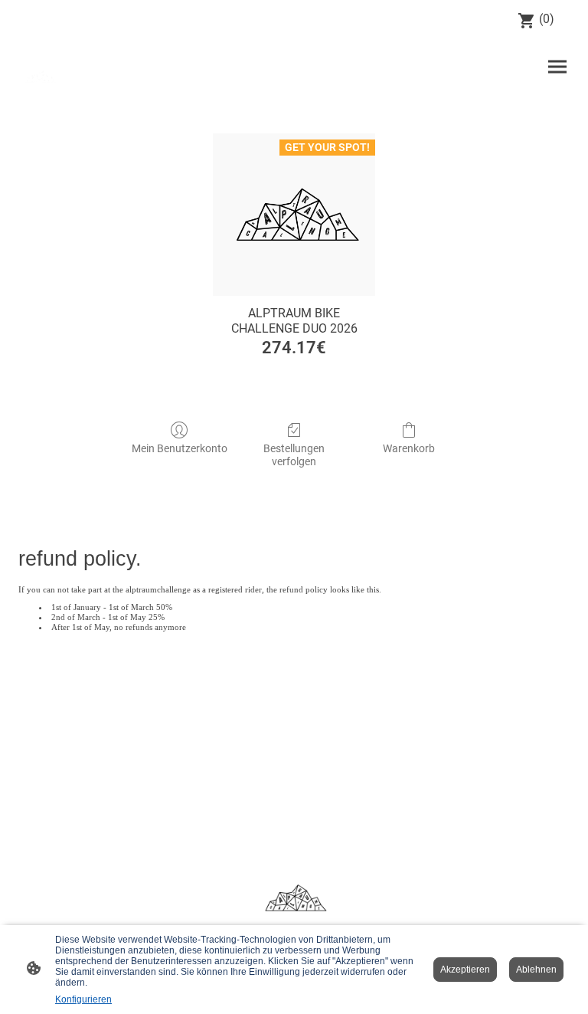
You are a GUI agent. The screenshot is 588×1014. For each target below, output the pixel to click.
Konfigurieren (83, 999)
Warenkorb (409, 448)
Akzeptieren (465, 969)
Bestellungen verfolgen (294, 455)
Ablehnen (536, 969)
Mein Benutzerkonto (179, 448)
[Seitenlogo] (39, 75)
